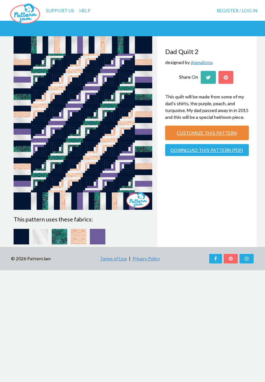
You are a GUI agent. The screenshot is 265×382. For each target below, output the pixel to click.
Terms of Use (113, 258)
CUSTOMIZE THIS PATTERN (207, 133)
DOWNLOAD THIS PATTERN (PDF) (207, 150)
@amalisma (202, 62)
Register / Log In (237, 10)
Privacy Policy (146, 258)
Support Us (60, 10)
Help (85, 10)
